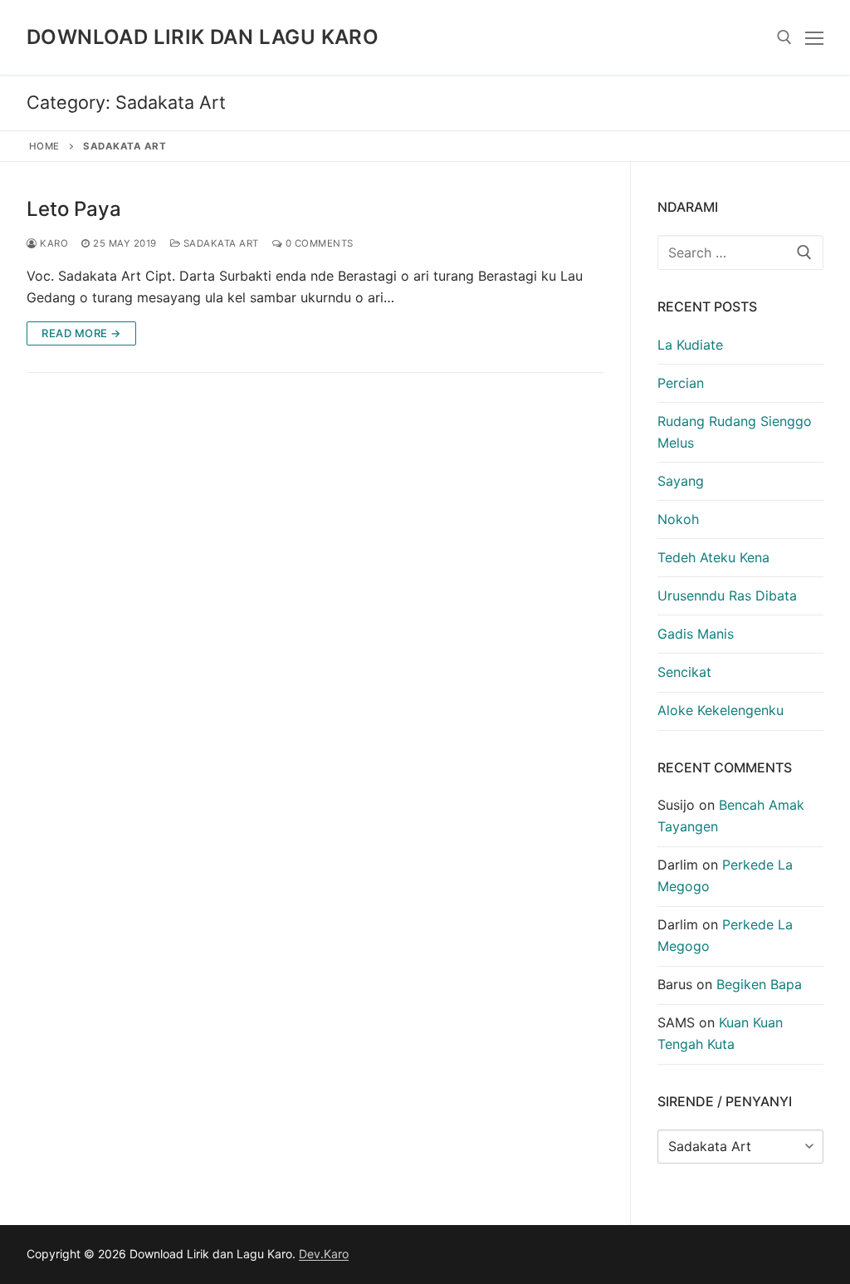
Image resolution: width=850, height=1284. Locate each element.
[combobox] (740, 252)
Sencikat (684, 672)
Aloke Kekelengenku (720, 710)
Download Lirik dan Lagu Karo (203, 37)
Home (44, 146)
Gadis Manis (695, 633)
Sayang (680, 481)
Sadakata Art (219, 243)
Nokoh (678, 519)
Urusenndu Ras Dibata (727, 595)
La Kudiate (690, 344)
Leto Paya (74, 209)
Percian (680, 383)
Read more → (81, 333)
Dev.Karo (324, 1254)
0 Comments (318, 243)
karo (52, 243)
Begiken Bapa (759, 984)
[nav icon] (814, 37)
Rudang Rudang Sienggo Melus (734, 432)
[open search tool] (784, 37)
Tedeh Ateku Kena (713, 557)
